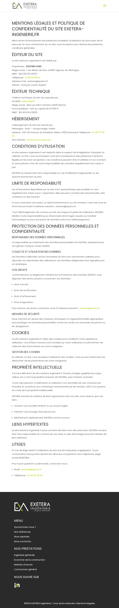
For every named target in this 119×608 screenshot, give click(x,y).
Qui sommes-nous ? (25, 527)
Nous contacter (22, 541)
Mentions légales (86, 603)
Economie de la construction (29, 559)
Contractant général (25, 569)
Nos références (22, 531)
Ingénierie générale (24, 555)
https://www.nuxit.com (39, 139)
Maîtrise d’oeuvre (23, 564)
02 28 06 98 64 (32, 77)
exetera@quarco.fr (89, 308)
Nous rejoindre (21, 536)
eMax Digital (28, 101)
